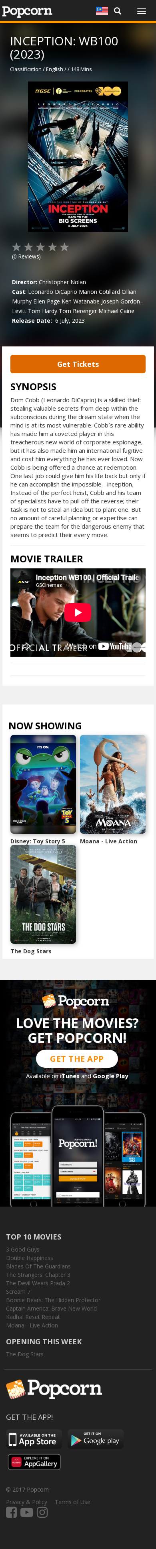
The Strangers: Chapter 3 (38, 1274)
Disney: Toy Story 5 (37, 841)
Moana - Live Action (108, 841)
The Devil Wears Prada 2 (38, 1283)
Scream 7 (18, 1291)
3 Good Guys (23, 1249)
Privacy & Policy (26, 1502)
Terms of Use (72, 1502)
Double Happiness (29, 1258)
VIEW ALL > (97, 727)
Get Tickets (78, 364)
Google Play (110, 1076)
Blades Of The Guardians (38, 1266)
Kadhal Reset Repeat (33, 1317)
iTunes (70, 1076)
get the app (77, 1058)
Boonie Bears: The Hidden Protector (53, 1300)
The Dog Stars (31, 951)
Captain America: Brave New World (51, 1308)
